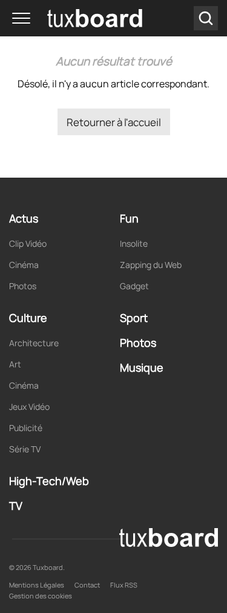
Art (15, 364)
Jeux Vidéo (29, 406)
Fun (129, 218)
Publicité (25, 428)
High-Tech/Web (49, 481)
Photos (22, 286)
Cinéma (24, 264)
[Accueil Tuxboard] (77, 18)
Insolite (134, 243)
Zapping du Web (151, 264)
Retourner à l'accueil (114, 122)
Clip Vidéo (28, 243)
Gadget (134, 286)
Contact (87, 584)
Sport (134, 317)
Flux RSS (123, 584)
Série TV (25, 449)
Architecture (34, 343)
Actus (23, 218)
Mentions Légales (36, 584)
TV (15, 505)
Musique (141, 367)
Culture (28, 317)
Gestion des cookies (40, 595)
